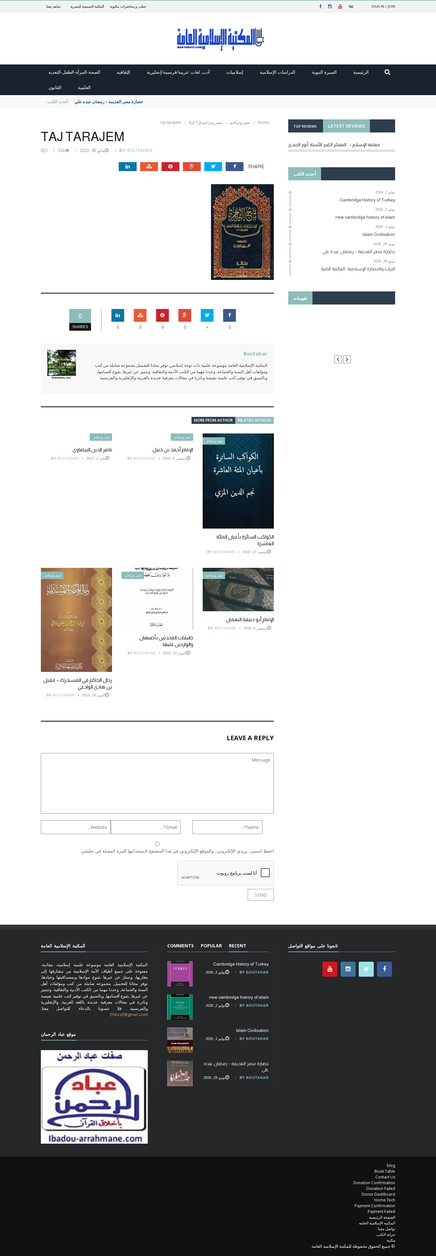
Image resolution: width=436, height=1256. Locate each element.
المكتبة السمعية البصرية (87, 6)
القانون (55, 87)
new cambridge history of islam (239, 997)
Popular (211, 946)
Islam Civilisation (252, 1030)
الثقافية (123, 72)
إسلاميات (234, 72)
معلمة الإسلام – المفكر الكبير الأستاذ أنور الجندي (334, 144)
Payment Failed (381, 1211)
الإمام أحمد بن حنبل (173, 449)
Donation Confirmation (374, 1182)
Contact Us (385, 1177)
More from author (213, 420)
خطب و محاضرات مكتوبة (128, 6)
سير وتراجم (101, 437)
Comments (180, 946)
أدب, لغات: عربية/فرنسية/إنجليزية (178, 72)
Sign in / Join (383, 6)
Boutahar (140, 150)
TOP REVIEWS (305, 126)
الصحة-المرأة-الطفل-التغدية (74, 72)
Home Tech (384, 1200)
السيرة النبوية (324, 72)
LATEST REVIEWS (346, 126)
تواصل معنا (386, 1228)
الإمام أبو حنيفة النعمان (250, 619)
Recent (237, 946)
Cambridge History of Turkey (241, 963)
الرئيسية (361, 72)
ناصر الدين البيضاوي (92, 449)
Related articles (254, 420)
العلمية (84, 87)
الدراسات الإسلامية (277, 72)
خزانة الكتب (385, 1234)
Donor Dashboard (378, 1194)
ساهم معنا (53, 6)
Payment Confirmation (375, 1205)
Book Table (384, 1171)
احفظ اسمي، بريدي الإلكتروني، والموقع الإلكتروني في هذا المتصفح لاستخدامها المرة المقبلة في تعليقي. (177, 851)
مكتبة (391, 1240)
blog (391, 1165)
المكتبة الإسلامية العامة (377, 1223)
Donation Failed (380, 1188)
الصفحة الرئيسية (382, 1217)
